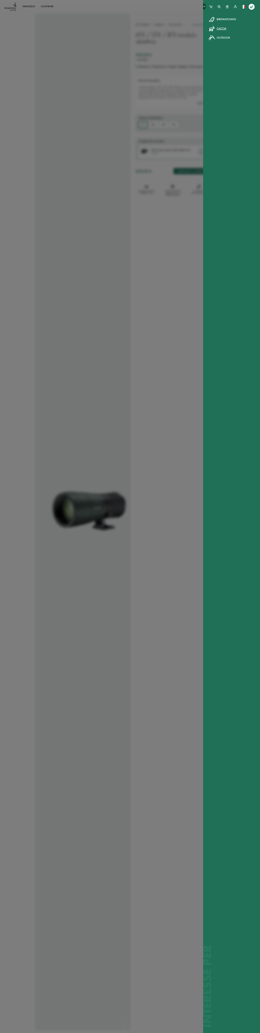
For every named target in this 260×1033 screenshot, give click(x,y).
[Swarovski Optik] (10, 6)
